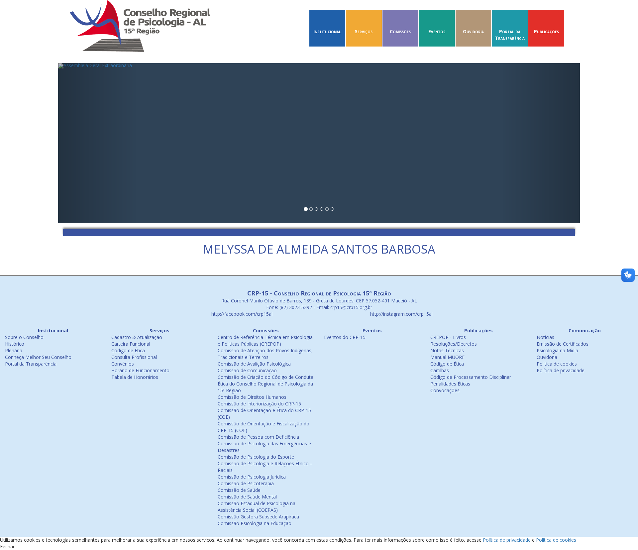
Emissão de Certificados (562, 344)
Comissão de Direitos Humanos (252, 397)
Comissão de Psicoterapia (246, 483)
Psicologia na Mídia (557, 350)
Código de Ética (128, 350)
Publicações (546, 31)
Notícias (545, 337)
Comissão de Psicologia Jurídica (252, 477)
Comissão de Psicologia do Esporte (256, 457)
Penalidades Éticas (450, 384)
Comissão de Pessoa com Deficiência (258, 437)
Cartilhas (439, 370)
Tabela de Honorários (134, 377)
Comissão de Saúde (239, 490)
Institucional (327, 31)
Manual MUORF (447, 357)
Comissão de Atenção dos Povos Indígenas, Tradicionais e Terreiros (265, 353)
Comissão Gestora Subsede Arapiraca (258, 516)
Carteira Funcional (130, 344)
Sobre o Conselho (24, 337)
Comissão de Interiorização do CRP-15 (259, 403)
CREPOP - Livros (448, 337)
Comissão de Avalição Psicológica (254, 364)
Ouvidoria (473, 31)
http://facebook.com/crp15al (241, 314)
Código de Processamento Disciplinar (470, 377)
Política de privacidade (561, 370)
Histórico (14, 344)
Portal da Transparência (510, 34)
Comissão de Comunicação (247, 370)
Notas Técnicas (447, 350)
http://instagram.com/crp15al (401, 314)
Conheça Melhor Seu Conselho (38, 357)
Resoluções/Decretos (453, 344)
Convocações (445, 390)
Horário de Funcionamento (140, 370)
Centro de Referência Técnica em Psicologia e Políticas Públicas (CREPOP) (265, 340)
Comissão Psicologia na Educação (254, 523)
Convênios (122, 364)
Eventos (436, 31)
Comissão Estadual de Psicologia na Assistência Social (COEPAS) (256, 506)
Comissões (400, 31)
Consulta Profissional (134, 357)
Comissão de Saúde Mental (247, 497)
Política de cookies (557, 364)
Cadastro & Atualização (136, 337)
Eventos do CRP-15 (345, 337)
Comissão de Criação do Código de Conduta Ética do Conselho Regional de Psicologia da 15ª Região (265, 383)
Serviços (363, 31)
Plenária (13, 350)
